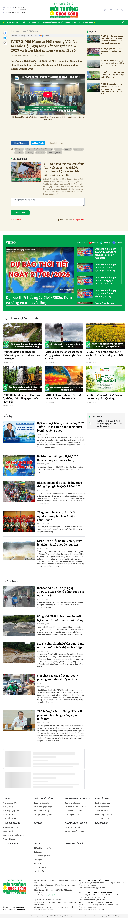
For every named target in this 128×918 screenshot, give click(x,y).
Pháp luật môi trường (85, 22)
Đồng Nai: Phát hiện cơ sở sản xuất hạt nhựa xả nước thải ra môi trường (60, 618)
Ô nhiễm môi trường (73, 811)
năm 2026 (40, 153)
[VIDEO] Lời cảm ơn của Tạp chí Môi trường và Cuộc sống (104, 397)
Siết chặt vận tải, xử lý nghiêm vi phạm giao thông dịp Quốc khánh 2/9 (58, 679)
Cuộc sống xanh (62, 22)
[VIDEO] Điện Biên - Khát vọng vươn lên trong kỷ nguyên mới (113, 51)
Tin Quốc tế (8, 807)
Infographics (10, 843)
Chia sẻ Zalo (39, 143)
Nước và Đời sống (41, 811)
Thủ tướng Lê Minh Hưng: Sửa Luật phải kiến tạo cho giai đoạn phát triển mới (59, 715)
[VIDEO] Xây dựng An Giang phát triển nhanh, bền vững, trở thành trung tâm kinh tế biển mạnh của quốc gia (112, 39)
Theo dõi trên (82, 242)
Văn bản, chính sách (73, 827)
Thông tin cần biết (74, 843)
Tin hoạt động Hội (11, 811)
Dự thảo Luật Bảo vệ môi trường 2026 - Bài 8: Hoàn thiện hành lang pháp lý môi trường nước (60, 427)
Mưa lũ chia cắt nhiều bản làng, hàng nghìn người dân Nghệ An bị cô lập (60, 645)
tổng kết (68, 149)
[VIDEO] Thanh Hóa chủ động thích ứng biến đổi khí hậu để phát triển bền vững (112, 74)
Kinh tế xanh (51, 22)
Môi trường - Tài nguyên (36, 22)
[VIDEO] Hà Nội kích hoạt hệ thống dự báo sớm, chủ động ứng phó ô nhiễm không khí (112, 63)
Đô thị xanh (8, 831)
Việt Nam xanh (34, 31)
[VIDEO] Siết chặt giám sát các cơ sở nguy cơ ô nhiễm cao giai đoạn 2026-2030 (63, 355)
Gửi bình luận (20, 213)
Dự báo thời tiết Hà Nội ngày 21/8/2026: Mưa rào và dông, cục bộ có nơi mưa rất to (61, 591)
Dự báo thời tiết (40, 871)
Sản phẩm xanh (102, 818)
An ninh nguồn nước (43, 807)
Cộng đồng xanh (10, 827)
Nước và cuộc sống (19, 22)
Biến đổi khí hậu (10, 818)
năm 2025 (78, 149)
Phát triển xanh (10, 839)
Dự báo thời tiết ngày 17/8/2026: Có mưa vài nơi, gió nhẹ (105, 293)
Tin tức (8, 22)
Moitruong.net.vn (54, 153)
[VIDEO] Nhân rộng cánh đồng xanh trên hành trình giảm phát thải (104, 355)
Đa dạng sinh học (72, 814)
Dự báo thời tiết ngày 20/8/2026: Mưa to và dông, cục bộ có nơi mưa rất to (105, 253)
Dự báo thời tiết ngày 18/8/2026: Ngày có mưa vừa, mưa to (105, 280)
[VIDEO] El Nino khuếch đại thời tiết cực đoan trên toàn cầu (63, 397)
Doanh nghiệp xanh (103, 814)
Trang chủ (15, 31)
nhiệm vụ (29, 153)
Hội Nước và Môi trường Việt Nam (39, 149)
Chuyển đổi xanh (102, 807)
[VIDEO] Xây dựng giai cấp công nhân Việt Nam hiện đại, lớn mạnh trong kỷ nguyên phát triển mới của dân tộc (63, 169)
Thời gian (68, 220)
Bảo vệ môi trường (72, 803)
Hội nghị (58, 149)
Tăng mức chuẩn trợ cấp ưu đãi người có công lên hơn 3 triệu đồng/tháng (56, 516)
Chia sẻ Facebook (21, 143)
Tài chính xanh (101, 811)
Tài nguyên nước (41, 803)
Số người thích (79, 220)
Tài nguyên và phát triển (75, 807)
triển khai (19, 153)
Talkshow (38, 852)
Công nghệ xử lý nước (43, 814)
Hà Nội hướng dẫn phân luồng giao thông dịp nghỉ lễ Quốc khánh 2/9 (59, 484)
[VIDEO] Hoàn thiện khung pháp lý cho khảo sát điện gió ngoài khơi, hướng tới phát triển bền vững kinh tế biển (111, 89)
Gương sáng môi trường (13, 835)
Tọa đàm (37, 863)
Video (96, 22)
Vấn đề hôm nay (10, 814)
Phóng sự (38, 860)
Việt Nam (19, 149)
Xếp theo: (60, 220)
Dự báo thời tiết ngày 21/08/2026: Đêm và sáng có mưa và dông (39, 300)
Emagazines (101, 823)
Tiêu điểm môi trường (43, 848)
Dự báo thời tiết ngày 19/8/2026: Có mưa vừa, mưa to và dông (105, 267)
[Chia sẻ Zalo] (5, 38)
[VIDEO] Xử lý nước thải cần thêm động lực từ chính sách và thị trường (21, 355)
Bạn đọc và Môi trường (74, 831)
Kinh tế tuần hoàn (102, 803)
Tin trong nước (10, 803)
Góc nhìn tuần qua (42, 856)
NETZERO (72, 22)
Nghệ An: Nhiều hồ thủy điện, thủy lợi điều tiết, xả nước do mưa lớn (59, 542)
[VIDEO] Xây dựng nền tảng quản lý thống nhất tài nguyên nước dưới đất (22, 398)
